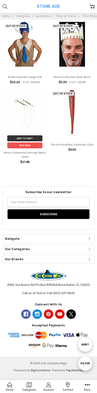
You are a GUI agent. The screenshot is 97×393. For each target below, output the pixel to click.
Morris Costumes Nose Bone (72, 77)
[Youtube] (60, 314)
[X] (71, 314)
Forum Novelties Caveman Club (72, 144)
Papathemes (74, 370)
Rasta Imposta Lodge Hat (25, 77)
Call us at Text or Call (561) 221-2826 (48, 293)
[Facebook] (26, 314)
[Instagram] (37, 314)
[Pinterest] (48, 314)
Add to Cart (25, 138)
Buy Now (25, 145)
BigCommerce (40, 370)
